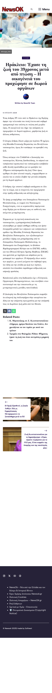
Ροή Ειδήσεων (15, 603)
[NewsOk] (13, 9)
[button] (31, 9)
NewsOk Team (29, 103)
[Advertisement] (26, 371)
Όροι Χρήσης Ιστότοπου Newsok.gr (25, 593)
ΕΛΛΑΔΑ (26, 58)
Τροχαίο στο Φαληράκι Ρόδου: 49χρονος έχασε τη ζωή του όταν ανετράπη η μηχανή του (29, 337)
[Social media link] (4, 576)
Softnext (28, 628)
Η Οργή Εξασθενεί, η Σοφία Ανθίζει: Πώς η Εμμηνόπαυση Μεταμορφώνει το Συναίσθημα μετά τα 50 (16, 411)
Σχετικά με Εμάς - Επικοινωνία (23, 607)
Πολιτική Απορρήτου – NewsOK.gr (25, 600)
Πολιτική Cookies (17, 597)
